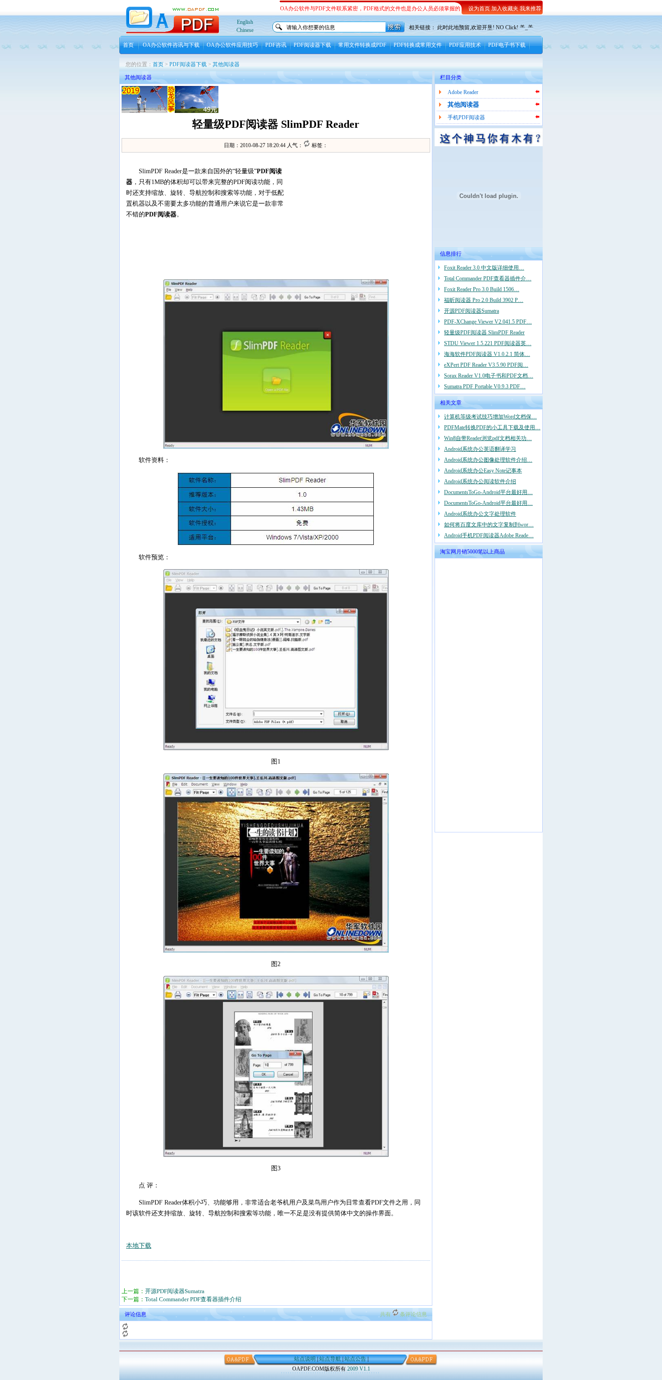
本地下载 (138, 1245)
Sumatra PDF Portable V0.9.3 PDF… (485, 386)
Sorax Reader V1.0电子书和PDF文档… (488, 376)
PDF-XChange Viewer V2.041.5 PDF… (488, 322)
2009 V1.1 (358, 1369)
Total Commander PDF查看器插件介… (487, 278)
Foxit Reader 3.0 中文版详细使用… (484, 268)
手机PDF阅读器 (466, 117)
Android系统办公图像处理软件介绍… (488, 460)
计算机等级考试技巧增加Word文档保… (490, 417)
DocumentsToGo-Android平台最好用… (488, 492)
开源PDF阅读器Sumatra (174, 1291)
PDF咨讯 (275, 45)
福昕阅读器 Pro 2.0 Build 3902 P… (483, 300)
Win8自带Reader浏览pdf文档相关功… (488, 438)
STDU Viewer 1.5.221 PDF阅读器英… (487, 343)
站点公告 (355, 1359)
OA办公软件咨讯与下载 (171, 45)
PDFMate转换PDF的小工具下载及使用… (492, 427)
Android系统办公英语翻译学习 (480, 449)
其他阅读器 (226, 64)
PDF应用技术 (465, 45)
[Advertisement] (324, 99)
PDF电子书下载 (507, 45)
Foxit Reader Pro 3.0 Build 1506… (481, 289)
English (245, 22)
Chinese (245, 30)
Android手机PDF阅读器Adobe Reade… (489, 535)
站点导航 (330, 1359)
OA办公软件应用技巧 (232, 45)
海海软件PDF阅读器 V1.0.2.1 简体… (487, 354)
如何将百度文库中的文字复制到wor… (489, 524)
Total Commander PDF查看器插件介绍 (193, 1299)
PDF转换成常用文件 (418, 45)
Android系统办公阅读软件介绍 (480, 481)
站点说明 (305, 1359)
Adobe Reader (463, 92)
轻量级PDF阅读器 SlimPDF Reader (484, 332)
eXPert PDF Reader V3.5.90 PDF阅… (486, 365)
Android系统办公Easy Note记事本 (483, 470)
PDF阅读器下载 (312, 45)
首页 (128, 45)
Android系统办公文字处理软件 (480, 514)
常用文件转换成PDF (362, 45)
